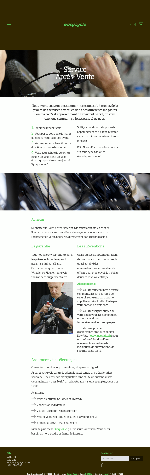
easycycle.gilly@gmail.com (18, 463)
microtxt (106, 474)
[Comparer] (132, 24)
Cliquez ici (61, 429)
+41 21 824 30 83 (14, 465)
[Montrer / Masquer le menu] (9, 24)
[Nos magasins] (139, 24)
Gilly (9, 453)
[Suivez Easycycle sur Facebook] (102, 465)
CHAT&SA (88, 474)
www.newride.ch (100, 336)
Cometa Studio (72, 474)
